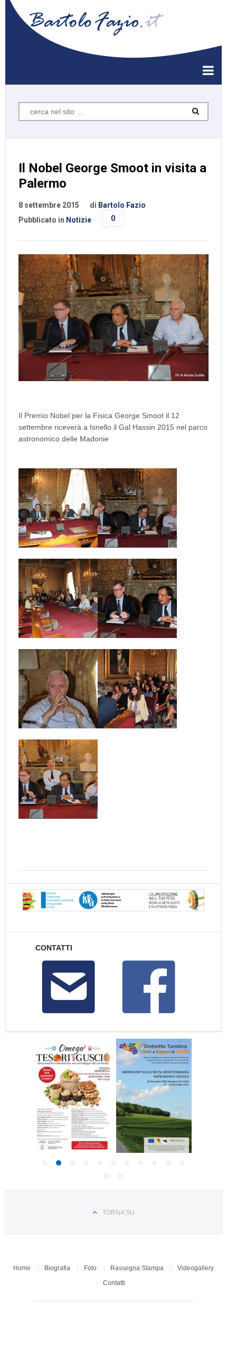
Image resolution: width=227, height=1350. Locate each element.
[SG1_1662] (58, 508)
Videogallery (195, 1268)
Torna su (118, 1212)
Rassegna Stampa (137, 1268)
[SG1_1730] (58, 688)
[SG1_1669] (137, 598)
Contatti (114, 1283)
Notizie (78, 220)
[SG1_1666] (58, 598)
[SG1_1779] (58, 779)
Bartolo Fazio (122, 205)
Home (22, 1268)
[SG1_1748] (137, 688)
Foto (90, 1268)
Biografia (57, 1268)
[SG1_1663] (137, 508)
